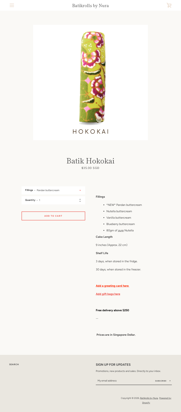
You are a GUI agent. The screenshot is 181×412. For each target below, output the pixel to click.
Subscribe (161, 381)
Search (14, 364)
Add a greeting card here (112, 285)
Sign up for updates (113, 365)
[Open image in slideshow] (90, 82)
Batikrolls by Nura (90, 5)
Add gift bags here (108, 294)
